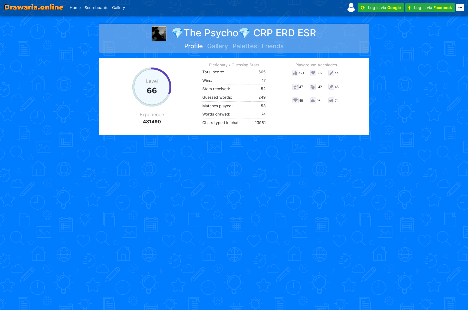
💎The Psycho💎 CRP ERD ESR (243, 33)
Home (75, 7)
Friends (273, 46)
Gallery (118, 7)
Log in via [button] (382, 7)
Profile (193, 46)
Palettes (245, 46)
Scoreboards (96, 7)
